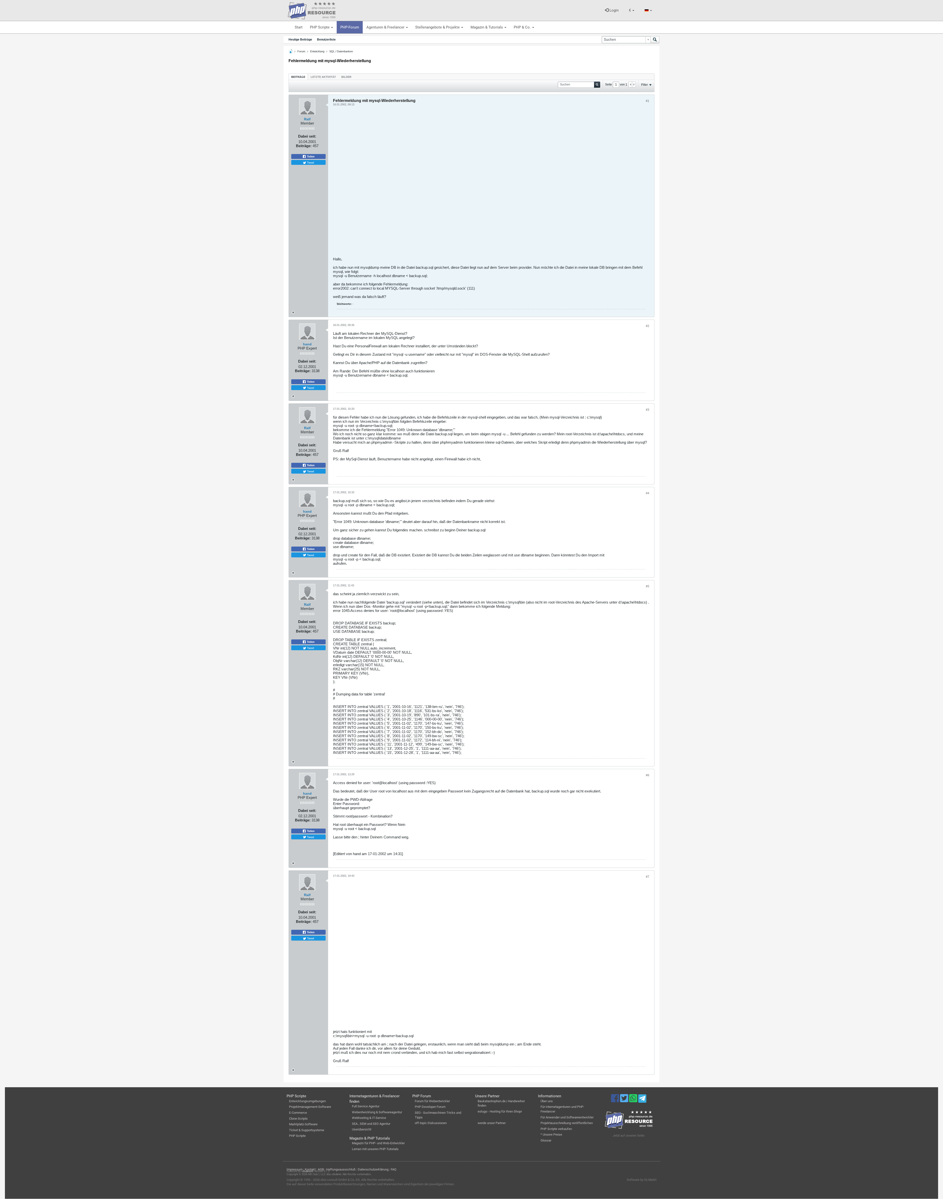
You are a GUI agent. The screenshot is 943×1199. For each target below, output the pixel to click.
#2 (647, 326)
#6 (647, 775)
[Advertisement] (480, 183)
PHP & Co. (523, 27)
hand (307, 344)
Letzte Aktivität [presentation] (323, 76)
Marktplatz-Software (303, 1124)
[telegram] (642, 1100)
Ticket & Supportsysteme (306, 1130)
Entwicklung (317, 51)
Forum (301, 51)
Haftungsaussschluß (341, 1169)
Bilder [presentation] (346, 76)
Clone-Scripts (298, 1118)
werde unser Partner (492, 1123)
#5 (647, 586)
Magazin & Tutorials (487, 27)
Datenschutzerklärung (373, 1169)
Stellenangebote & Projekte (438, 27)
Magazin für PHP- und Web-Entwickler (378, 1143)
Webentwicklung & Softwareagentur (377, 1112)
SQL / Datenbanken (341, 51)
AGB (321, 1169)
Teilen (310, 156)
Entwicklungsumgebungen (307, 1101)
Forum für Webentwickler (432, 1101)
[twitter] (624, 1100)
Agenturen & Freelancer (385, 27)
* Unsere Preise (551, 1134)
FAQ (393, 1169)
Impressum (295, 1169)
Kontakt (310, 1169)
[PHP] (311, 10)
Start (299, 27)
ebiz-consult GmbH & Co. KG (340, 1180)
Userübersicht (361, 1129)
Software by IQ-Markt (641, 1180)
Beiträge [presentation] (298, 76)
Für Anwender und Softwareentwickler (567, 1117)
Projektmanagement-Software (310, 1107)
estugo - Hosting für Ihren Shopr (500, 1111)
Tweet (310, 162)
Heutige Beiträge (300, 39)
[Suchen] (655, 39)
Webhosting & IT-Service (369, 1118)
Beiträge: (304, 146)
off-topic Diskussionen (431, 1123)
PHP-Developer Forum (430, 1107)
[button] (631, 10)
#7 (647, 876)
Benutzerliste (326, 39)
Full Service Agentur (365, 1106)
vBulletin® (307, 1171)
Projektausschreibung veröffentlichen (567, 1123)
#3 (647, 409)
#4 (647, 493)
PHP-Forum (349, 27)
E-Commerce (298, 1112)
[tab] (298, 76)
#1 (647, 101)
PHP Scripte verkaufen (556, 1129)
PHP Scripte (320, 27)
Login (614, 10)
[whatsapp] (633, 1100)
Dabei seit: (307, 136)
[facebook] (615, 1100)
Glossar (546, 1140)
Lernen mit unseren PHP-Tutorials (375, 1149)
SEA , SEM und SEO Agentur (371, 1124)
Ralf (307, 119)
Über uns (547, 1101)
